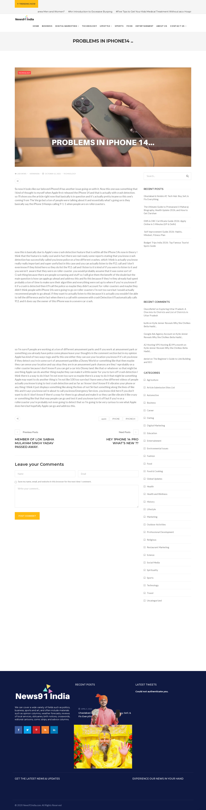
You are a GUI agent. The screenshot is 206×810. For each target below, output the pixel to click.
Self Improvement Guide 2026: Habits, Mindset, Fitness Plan (163, 233)
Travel (150, 593)
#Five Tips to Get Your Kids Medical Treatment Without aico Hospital (133, 11)
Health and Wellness (157, 494)
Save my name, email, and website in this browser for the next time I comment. (54, 481)
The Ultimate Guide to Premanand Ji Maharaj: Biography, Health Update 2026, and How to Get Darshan (166, 210)
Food (149, 463)
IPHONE (116, 419)
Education (152, 433)
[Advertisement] (76, 229)
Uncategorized (154, 600)
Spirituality (152, 570)
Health (150, 486)
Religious (151, 539)
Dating (150, 418)
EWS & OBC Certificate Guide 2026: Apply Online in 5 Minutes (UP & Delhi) (165, 222)
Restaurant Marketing (158, 547)
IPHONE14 (130, 419)
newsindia (35, 174)
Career (150, 410)
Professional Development (160, 532)
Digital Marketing (156, 425)
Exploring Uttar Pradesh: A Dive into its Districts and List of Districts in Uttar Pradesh (166, 312)
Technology (24, 73)
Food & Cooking (155, 471)
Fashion (151, 456)
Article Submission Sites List (161, 387)
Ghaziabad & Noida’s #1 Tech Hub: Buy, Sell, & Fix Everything (166, 198)
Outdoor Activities (156, 524)
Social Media (153, 562)
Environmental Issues (157, 448)
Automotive (153, 395)
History (151, 501)
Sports (150, 577)
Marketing (152, 516)
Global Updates (154, 478)
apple (103, 419)
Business (151, 402)
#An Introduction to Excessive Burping (68, 11)
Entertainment (154, 440)
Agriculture (152, 380)
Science (150, 555)
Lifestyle (151, 509)
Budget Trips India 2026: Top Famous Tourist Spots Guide (166, 244)
